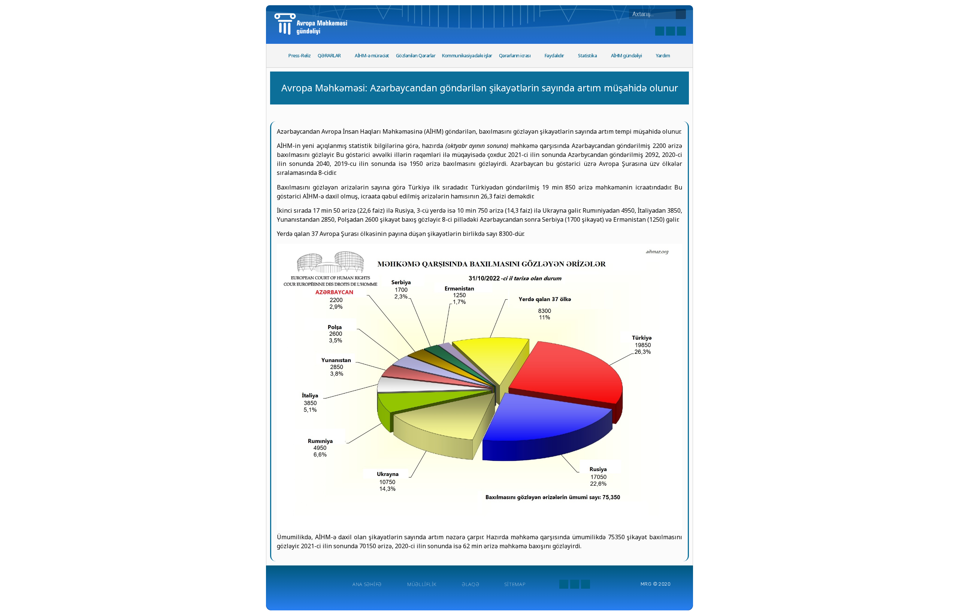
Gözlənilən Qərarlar (416, 55)
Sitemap (515, 584)
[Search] (681, 14)
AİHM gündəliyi (626, 55)
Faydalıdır (554, 55)
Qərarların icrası (515, 55)
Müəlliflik (421, 584)
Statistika (587, 55)
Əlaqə (471, 584)
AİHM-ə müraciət (372, 55)
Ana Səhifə (367, 584)
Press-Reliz (299, 55)
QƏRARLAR (329, 55)
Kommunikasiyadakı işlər (467, 55)
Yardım (663, 55)
